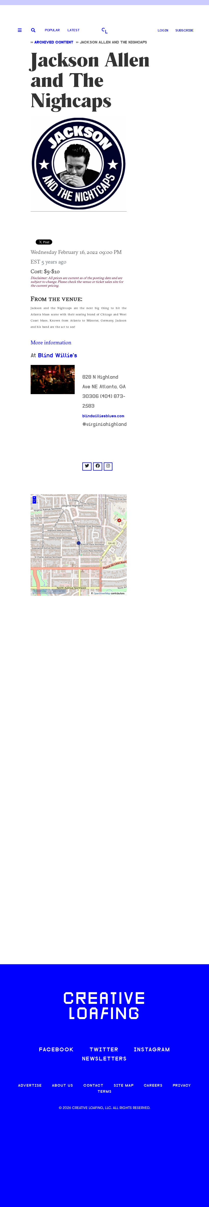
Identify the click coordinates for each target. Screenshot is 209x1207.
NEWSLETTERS (104, 1059)
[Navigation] (17, 30)
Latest (74, 30)
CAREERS (153, 1086)
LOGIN (163, 30)
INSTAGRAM (152, 1050)
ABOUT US (62, 1086)
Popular (52, 30)
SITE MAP (124, 1086)
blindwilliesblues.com (103, 416)
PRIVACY (182, 1086)
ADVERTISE (30, 1086)
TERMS (105, 1092)
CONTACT (93, 1086)
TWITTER (104, 1050)
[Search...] (33, 30)
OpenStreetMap (102, 593)
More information (51, 342)
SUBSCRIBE (184, 30)
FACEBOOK (56, 1050)
